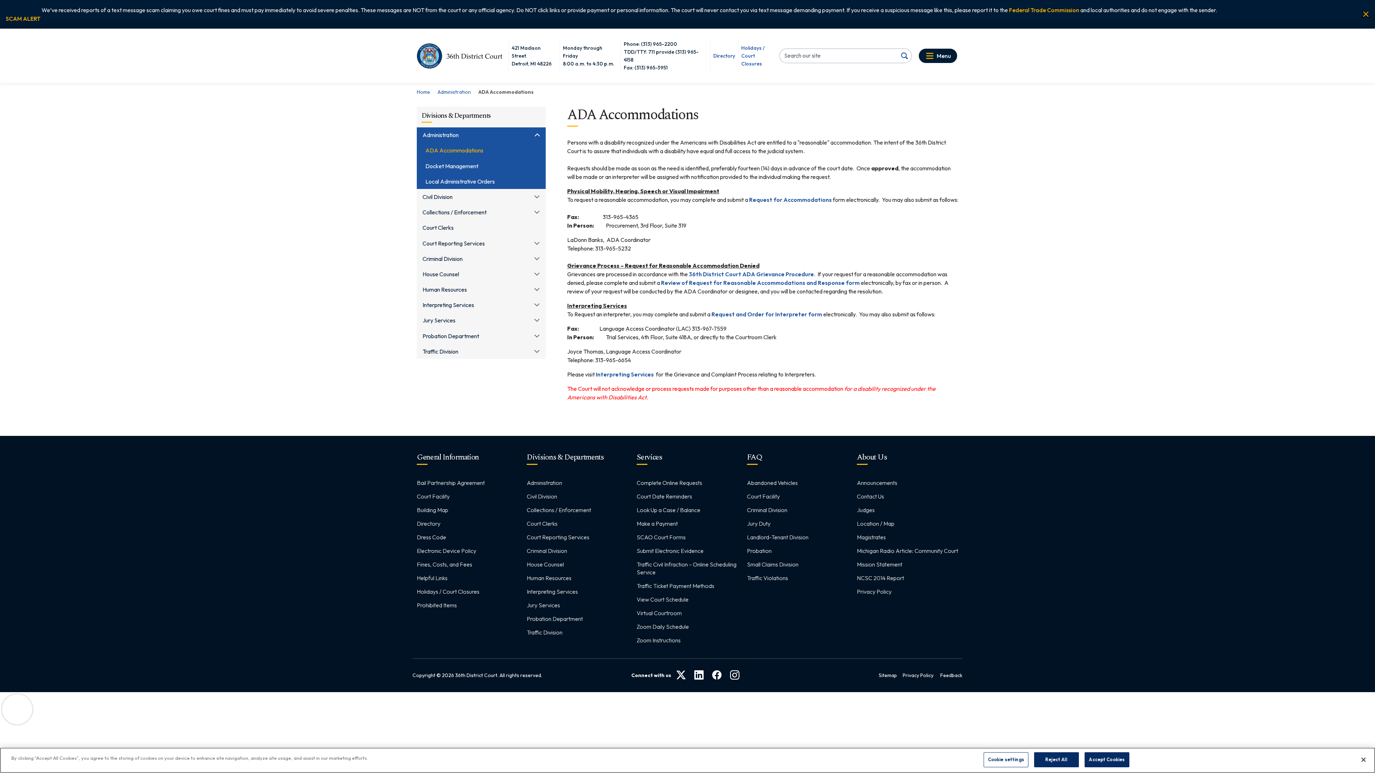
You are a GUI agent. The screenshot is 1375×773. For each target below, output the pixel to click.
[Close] (1365, 14)
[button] (23, 18)
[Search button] (904, 55)
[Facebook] (717, 675)
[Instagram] (734, 675)
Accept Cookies (1107, 759)
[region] (687, 760)
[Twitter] (681, 675)
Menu (944, 55)
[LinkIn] (699, 675)
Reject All (1056, 759)
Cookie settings (1006, 759)
